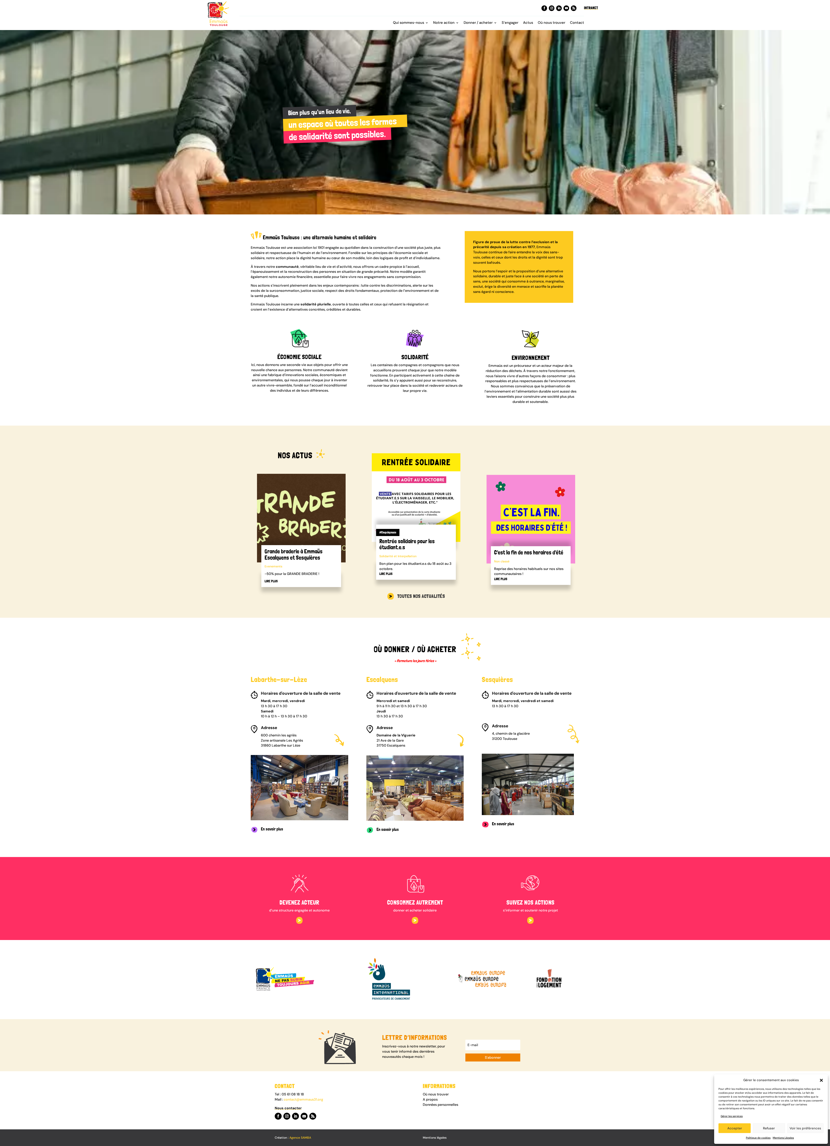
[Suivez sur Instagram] (551, 8)
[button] (821, 1080)
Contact (577, 23)
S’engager (510, 23)
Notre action (444, 23)
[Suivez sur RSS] (573, 8)
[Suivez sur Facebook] (544, 8)
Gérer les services (732, 1116)
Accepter (734, 1128)
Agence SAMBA (300, 1138)
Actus (528, 23)
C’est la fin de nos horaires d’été (528, 552)
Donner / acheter (478, 23)
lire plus (271, 581)
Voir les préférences (805, 1128)
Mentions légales (435, 1138)
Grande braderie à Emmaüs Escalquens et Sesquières (293, 554)
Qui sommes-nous (408, 23)
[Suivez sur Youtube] (566, 8)
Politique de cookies (758, 1138)
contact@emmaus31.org (303, 1099)
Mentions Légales (783, 1138)
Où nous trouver (551, 23)
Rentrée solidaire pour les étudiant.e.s (407, 544)
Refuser (769, 1128)
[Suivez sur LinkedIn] (559, 8)
